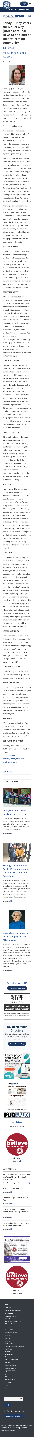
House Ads (8, 1352)
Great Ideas (8, 1349)
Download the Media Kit (17, 988)
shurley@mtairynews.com (13, 758)
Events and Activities (11, 1316)
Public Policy (8, 1307)
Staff (6, 1385)
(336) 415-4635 (9, 755)
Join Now (7, 1319)
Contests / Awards (10, 1368)
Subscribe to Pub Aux (11, 1332)
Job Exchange (9, 1354)
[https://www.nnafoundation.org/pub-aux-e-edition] (17, 1094)
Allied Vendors (9, 1344)
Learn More (16, 1161)
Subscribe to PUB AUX (17, 1126)
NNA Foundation (10, 1379)
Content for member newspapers (15, 1346)
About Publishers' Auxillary (12, 1330)
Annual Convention (10, 1365)
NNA (6, 1377)
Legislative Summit (10, 1371)
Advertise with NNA (17, 983)
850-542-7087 (19, 1411)
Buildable (12, 1430)
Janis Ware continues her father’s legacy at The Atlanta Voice (16, 936)
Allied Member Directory (17, 1028)
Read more (6, 834)
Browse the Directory (17, 1044)
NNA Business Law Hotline (13, 1321)
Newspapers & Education (12, 1357)
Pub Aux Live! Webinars (12, 1359)
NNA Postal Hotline (10, 1324)
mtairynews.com (10, 762)
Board (6, 1388)
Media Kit (7, 1335)
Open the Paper (17, 1122)
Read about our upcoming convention (16, 1183)
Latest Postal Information (13, 1310)
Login (24, 4)
